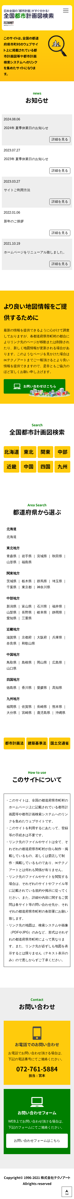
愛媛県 (42, 687)
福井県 (57, 606)
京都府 (27, 637)
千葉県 (11, 587)
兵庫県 (57, 637)
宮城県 (42, 556)
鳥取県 (11, 662)
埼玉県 (57, 581)
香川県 (27, 687)
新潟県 (11, 606)
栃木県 (27, 581)
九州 (62, 466)
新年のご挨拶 (14, 221)
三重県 (27, 618)
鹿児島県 (43, 712)
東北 (29, 451)
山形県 (11, 562)
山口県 (11, 668)
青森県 (11, 556)
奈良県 (11, 643)
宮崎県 (27, 712)
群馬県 (42, 581)
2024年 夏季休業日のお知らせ (26, 128)
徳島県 (11, 687)
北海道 (11, 451)
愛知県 (11, 618)
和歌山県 (28, 643)
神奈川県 (43, 587)
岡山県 (42, 662)
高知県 (57, 687)
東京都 (27, 587)
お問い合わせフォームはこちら (37, 1140)
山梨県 (11, 612)
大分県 (11, 712)
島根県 (27, 662)
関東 (45, 451)
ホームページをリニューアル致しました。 (35, 252)
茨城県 (11, 581)
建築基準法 (37, 743)
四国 (45, 466)
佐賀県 (27, 706)
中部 (62, 451)
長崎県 (42, 706)
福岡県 (11, 706)
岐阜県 (42, 612)
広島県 (57, 662)
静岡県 (57, 612)
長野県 (27, 612)
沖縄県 (60, 712)
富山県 (27, 606)
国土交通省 (59, 743)
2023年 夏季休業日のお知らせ (26, 159)
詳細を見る (60, 139)
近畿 (11, 466)
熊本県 (57, 706)
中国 (29, 466)
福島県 (27, 562)
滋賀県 (11, 637)
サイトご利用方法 (17, 190)
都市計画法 (14, 743)
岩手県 (27, 556)
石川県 (42, 606)
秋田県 (57, 556)
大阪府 (42, 637)
